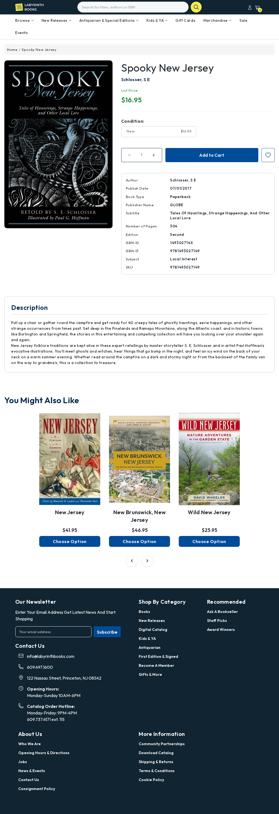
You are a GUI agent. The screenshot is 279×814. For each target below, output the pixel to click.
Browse (22, 20)
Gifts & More (150, 674)
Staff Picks (217, 620)
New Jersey (70, 512)
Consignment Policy (36, 788)
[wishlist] (69, 455)
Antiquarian (149, 647)
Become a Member (156, 665)
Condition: (132, 121)
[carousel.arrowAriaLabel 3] (131, 561)
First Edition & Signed (158, 656)
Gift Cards (185, 20)
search (196, 7)
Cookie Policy (151, 779)
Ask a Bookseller (222, 611)
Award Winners (221, 629)
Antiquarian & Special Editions (107, 20)
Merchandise (216, 20)
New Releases (55, 20)
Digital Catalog (153, 629)
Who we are (29, 743)
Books (144, 611)
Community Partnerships (162, 743)
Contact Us (28, 779)
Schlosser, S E (135, 79)
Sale (243, 20)
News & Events (31, 770)
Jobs (22, 761)
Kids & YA (155, 20)
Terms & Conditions (157, 770)
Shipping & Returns (156, 761)
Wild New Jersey (209, 512)
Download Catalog (156, 752)
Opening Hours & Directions (43, 752)
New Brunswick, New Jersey (139, 516)
